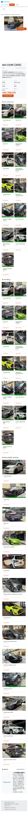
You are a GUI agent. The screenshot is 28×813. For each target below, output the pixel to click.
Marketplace (8, 14)
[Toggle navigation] (17, 4)
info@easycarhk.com (10, 809)
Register (12, 4)
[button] (14, 23)
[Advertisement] (14, 47)
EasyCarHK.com (8, 804)
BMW (13, 14)
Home (2, 14)
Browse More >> (21, 769)
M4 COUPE (17, 14)
